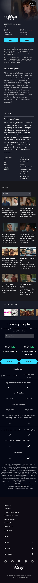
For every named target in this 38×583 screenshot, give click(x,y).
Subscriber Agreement (9, 519)
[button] (19, 530)
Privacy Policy (7, 508)
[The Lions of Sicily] (27, 312)
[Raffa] (11, 312)
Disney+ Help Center (24, 486)
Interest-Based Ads (8, 526)
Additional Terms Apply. (14, 62)
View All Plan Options (11, 69)
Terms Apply (7, 464)
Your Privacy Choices (9, 522)
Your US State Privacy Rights (11, 515)
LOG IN (32, 3)
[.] (5, 561)
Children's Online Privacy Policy (11, 512)
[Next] (34, 312)
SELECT (11, 40)
